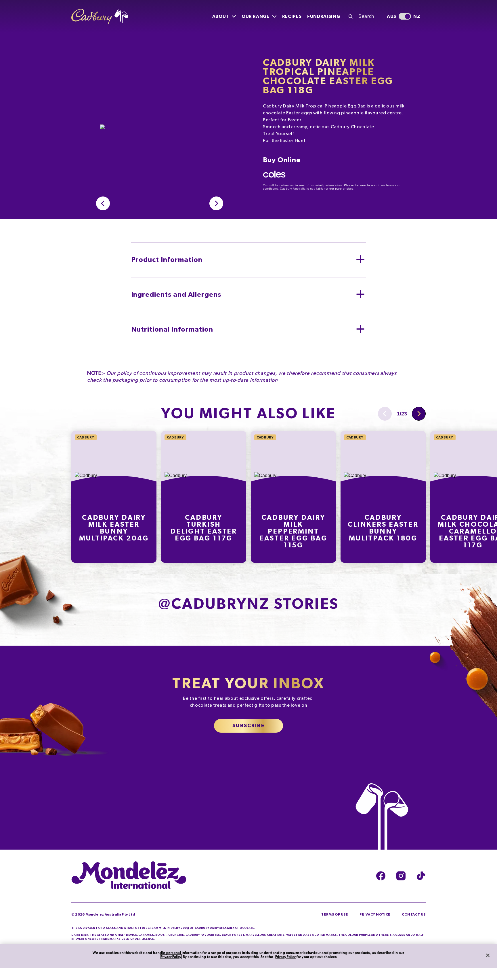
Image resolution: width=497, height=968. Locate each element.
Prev (103, 203)
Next (419, 414)
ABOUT (220, 16)
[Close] (487, 955)
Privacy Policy (171, 956)
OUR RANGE (255, 16)
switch (405, 16)
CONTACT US (414, 914)
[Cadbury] (99, 16)
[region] (248, 956)
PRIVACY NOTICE (375, 914)
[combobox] (364, 16)
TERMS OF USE (334, 914)
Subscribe (248, 725)
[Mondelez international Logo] (128, 875)
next (216, 203)
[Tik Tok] (421, 876)
